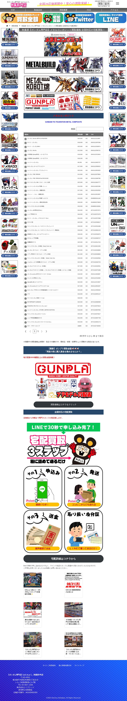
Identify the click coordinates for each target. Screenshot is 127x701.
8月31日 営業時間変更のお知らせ (73, 591)
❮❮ (25, 331)
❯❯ (46, 331)
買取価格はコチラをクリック (63, 404)
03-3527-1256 (27, 685)
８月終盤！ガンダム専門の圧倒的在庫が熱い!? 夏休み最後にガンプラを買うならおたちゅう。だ (73, 622)
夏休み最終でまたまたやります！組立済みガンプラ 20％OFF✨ (32, 622)
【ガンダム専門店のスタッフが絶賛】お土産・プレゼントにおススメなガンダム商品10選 (73, 652)
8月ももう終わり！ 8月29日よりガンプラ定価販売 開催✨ (32, 592)
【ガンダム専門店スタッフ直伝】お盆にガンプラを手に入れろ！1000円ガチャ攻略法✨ (32, 652)
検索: (73, 129)
